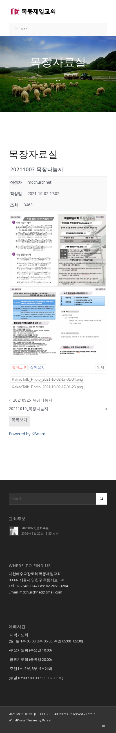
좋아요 (19, 367)
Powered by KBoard (27, 433)
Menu (25, 29)
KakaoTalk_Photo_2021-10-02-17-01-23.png (47, 387)
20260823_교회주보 (35, 528)
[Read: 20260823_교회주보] (14, 531)
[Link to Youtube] (103, 726)
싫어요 (37, 367)
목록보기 (19, 419)
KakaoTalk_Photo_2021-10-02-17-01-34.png (47, 379)
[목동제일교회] (48, 11)
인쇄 (100, 367)
